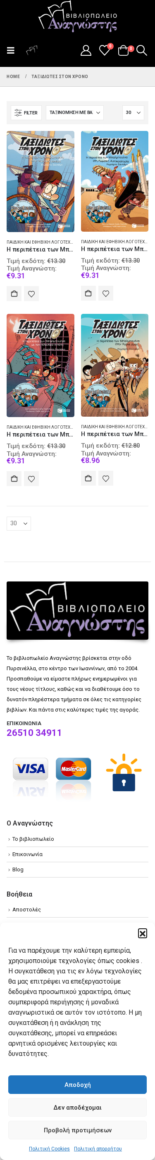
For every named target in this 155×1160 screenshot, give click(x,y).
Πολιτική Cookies (49, 1149)
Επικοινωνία (27, 854)
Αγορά (14, 293)
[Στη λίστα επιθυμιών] (31, 293)
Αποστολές (26, 909)
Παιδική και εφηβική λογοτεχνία (42, 242)
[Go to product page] (40, 181)
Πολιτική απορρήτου (98, 1149)
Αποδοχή (77, 1085)
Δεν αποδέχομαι (77, 1107)
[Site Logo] (77, 17)
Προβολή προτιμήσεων (78, 1130)
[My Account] (85, 50)
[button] (142, 933)
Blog (18, 869)
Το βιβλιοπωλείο (33, 839)
